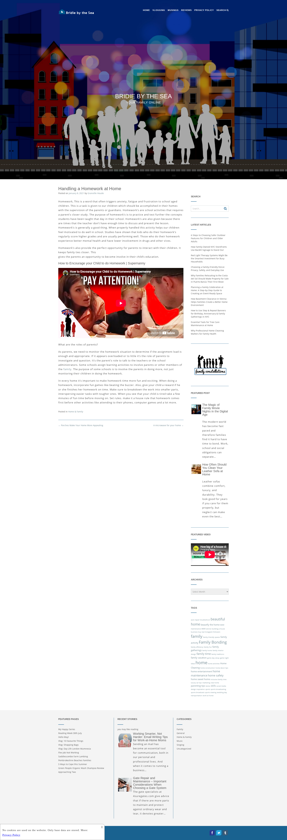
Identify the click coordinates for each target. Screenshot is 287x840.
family (67, 369)
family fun (208, 647)
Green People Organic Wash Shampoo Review (81, 768)
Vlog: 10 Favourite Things (70, 740)
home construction (207, 668)
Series (208, 686)
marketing (206, 683)
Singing (180, 744)
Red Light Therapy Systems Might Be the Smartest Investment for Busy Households (209, 258)
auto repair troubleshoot (200, 620)
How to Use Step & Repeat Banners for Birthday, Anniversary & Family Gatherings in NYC (208, 313)
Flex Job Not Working (68, 752)
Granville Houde (96, 193)
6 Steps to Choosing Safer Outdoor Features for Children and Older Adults (208, 238)
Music (180, 740)
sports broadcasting (218, 689)
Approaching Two (67, 772)
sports (207, 689)
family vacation (199, 657)
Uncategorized (184, 748)
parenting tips (198, 685)
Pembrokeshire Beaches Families (74, 760)
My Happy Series (66, 729)
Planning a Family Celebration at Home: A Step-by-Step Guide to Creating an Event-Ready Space (207, 290)
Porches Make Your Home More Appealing (80, 425)
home (201, 663)
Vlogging (158, 10)
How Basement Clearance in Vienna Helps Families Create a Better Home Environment (209, 301)
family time (204, 654)
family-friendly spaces (211, 637)
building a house (218, 629)
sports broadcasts (197, 692)
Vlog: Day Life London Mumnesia (74, 748)
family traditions (217, 654)
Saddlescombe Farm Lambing (73, 756)
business (194, 632)
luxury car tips (196, 683)
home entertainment (201, 671)
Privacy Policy (204, 10)
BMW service (206, 629)
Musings (173, 10)
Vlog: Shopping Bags (68, 744)
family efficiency (197, 647)
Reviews (186, 10)
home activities (214, 664)
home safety (215, 675)
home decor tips (222, 668)
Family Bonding (213, 642)
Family (180, 729)
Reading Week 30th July (70, 733)
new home (215, 683)
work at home (208, 696)
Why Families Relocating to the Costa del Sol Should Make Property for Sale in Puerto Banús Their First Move (210, 278)
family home (207, 650)
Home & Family (75, 411)
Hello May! (63, 737)
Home (146, 10)
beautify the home (210, 624)
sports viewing (210, 692)
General (181, 733)
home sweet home (200, 679)
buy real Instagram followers (209, 632)
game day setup (213, 658)
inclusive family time (218, 679)
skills (213, 685)
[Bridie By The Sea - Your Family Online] (76, 12)
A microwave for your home (168, 425)
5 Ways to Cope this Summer (72, 764)
